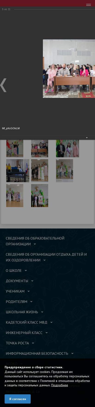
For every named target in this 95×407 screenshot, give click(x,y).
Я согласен (17, 399)
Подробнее (59, 385)
